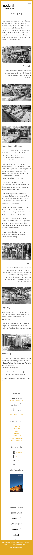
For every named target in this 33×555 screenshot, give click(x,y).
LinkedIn (18, 460)
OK (16, 551)
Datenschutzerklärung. (15, 547)
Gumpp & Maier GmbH (16, 400)
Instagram (19, 452)
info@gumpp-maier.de (16, 414)
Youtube (18, 464)
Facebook (18, 456)
